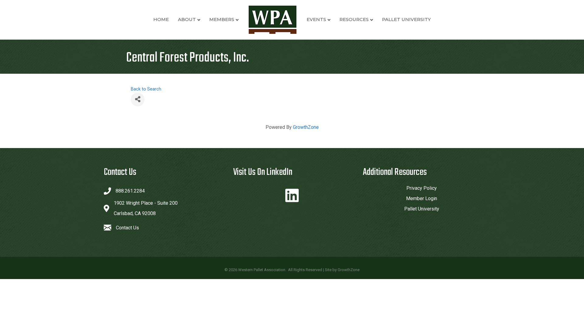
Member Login (421, 198)
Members (221, 19)
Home (161, 19)
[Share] (137, 99)
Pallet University (406, 19)
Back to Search (146, 89)
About (187, 19)
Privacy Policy (421, 188)
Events (316, 19)
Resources (354, 19)
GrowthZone (306, 127)
